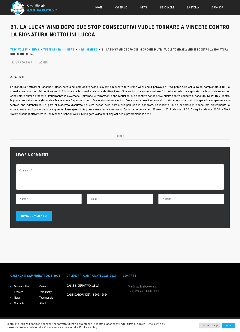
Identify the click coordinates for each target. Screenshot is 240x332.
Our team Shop (22, 286)
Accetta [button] (229, 325)
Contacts (19, 303)
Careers (43, 286)
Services (18, 292)
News (17, 297)
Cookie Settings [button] (209, 325)
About (42, 303)
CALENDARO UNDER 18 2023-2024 (87, 294)
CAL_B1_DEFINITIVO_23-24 (83, 285)
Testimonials (46, 297)
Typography (45, 292)
